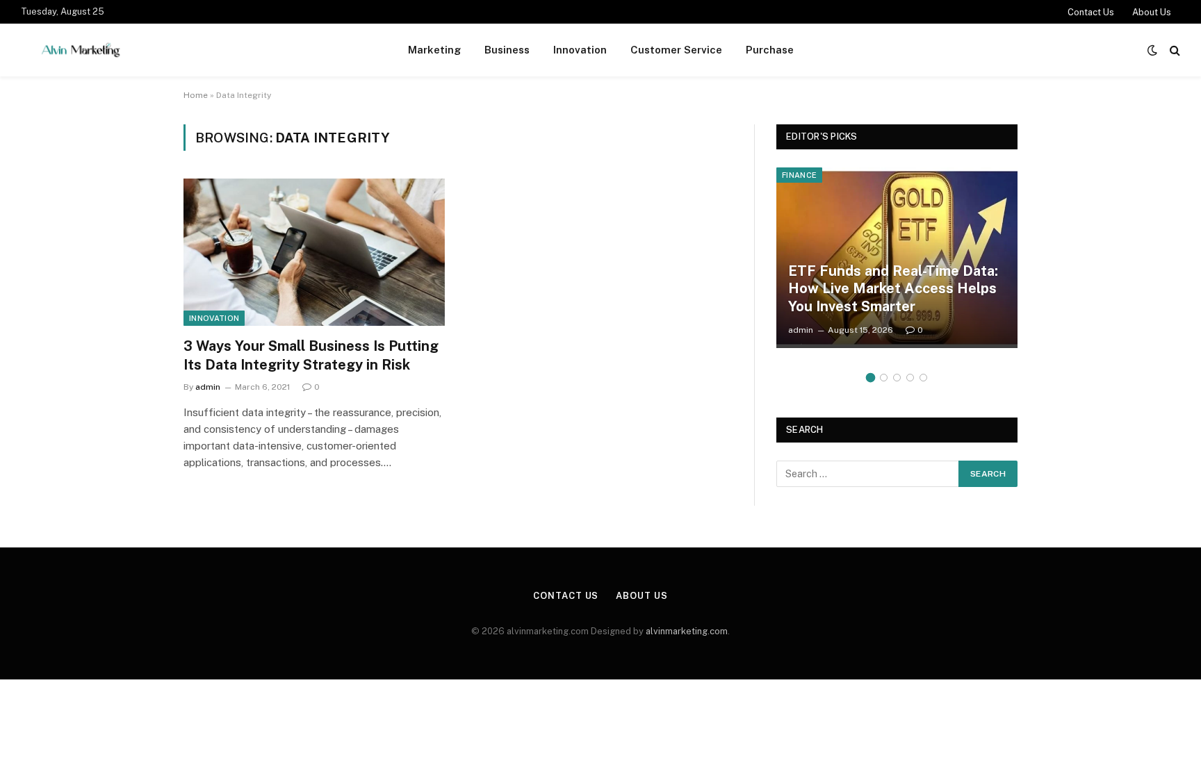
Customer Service (676, 50)
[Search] (1173, 50)
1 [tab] (870, 377)
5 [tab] (923, 377)
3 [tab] (897, 377)
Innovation (580, 50)
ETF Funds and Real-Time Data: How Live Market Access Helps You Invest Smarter (893, 289)
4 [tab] (910, 377)
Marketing (434, 50)
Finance (799, 175)
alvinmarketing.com (687, 631)
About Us (1151, 12)
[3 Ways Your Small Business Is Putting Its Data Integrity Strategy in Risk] (314, 252)
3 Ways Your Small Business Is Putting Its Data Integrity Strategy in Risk (311, 355)
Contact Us (1091, 12)
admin (207, 387)
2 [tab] (883, 377)
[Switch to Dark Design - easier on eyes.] (1152, 50)
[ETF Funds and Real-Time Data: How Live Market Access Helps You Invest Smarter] (897, 257)
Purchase (770, 50)
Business (507, 50)
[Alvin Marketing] (80, 50)
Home (195, 95)
